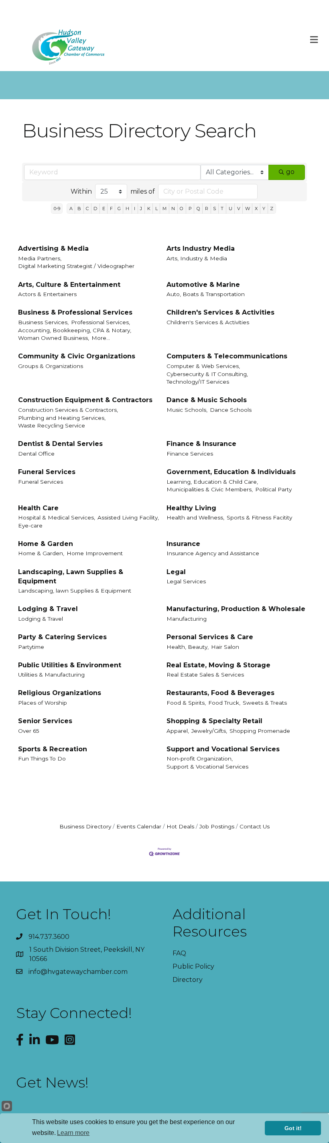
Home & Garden (45, 544)
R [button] (206, 208)
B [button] (79, 208)
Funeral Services (46, 472)
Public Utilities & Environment (69, 665)
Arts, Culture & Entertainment (69, 284)
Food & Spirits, (186, 702)
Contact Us (255, 826)
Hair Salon (225, 647)
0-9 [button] (57, 208)
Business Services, (43, 322)
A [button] (71, 208)
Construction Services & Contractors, (68, 410)
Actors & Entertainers (47, 294)
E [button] (103, 208)
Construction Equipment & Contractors (85, 400)
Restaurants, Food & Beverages (220, 693)
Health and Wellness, (195, 517)
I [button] (134, 208)
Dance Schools (231, 410)
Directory (188, 980)
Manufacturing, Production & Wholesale (236, 609)
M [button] (164, 208)
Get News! (52, 1082)
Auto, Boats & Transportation (206, 294)
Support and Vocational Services (223, 749)
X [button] (256, 208)
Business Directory (85, 826)
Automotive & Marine (203, 284)
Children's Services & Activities (220, 312)
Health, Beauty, (188, 647)
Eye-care (30, 525)
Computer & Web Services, (203, 366)
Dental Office (36, 453)
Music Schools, (187, 410)
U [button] (230, 208)
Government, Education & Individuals (231, 472)
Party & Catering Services (62, 637)
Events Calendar (138, 826)
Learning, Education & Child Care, (212, 481)
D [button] (95, 208)
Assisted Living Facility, (128, 517)
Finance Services (190, 453)
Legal (176, 572)
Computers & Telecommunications (227, 356)
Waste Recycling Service (51, 425)
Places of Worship (42, 702)
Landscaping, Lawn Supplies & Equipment (70, 576)
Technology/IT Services (198, 381)
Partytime (31, 647)
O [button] (181, 208)
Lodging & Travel (48, 609)
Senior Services (45, 721)
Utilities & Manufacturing (51, 674)
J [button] (141, 208)
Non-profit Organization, (200, 758)
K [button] (148, 208)
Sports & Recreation (52, 749)
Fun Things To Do (42, 758)
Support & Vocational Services (207, 766)
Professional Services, (100, 322)
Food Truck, (224, 702)
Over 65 (28, 731)
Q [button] (198, 208)
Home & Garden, (41, 553)
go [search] (290, 172)
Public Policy (193, 966)
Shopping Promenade (259, 731)
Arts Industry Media (201, 248)
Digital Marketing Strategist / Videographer (76, 266)
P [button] (190, 208)
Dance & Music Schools (207, 400)
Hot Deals (180, 826)
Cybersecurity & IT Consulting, (207, 374)
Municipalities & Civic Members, (210, 489)
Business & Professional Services (75, 312)
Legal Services (186, 581)
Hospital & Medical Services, (56, 517)
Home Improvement (95, 553)
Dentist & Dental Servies (60, 444)
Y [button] (263, 208)
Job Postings (216, 826)
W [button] (247, 208)
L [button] (156, 208)
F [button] (111, 208)
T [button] (222, 208)
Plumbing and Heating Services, (62, 418)
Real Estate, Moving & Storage (218, 665)
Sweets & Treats (265, 702)
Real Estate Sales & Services (205, 674)
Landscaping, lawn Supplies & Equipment (74, 590)
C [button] (87, 208)
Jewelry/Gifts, (209, 731)
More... (100, 338)
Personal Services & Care (210, 637)
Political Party (273, 489)
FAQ (179, 953)
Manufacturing (187, 618)
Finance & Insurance (201, 444)
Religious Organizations (59, 693)
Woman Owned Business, (53, 338)
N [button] (173, 208)
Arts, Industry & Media (197, 258)
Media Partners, (39, 258)
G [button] (119, 208)
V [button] (238, 208)
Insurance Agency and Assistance (213, 553)
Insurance (183, 544)
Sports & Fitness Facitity (259, 517)
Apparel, (178, 731)
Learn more (73, 1132)
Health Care (38, 508)
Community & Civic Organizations (76, 356)
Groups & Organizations (50, 366)
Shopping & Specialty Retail (214, 721)
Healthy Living (191, 508)
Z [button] (271, 208)
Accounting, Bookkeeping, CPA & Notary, (74, 330)
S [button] (214, 208)
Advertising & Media (53, 248)
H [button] (127, 208)
